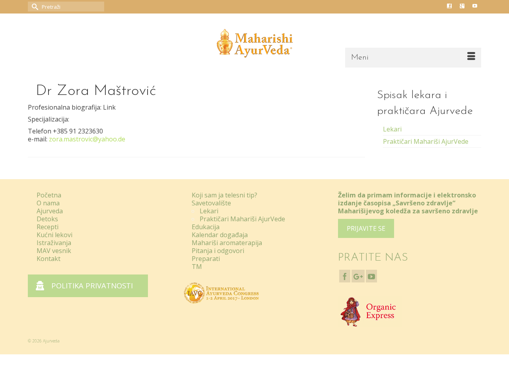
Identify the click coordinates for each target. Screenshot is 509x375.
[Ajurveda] (254, 43)
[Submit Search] (34, 7)
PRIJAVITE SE (366, 228)
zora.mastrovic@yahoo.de (87, 139)
